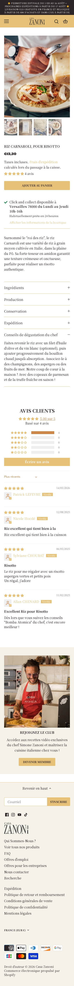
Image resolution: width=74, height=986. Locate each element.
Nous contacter (16, 872)
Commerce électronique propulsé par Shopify (32, 972)
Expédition (13, 322)
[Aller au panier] (65, 21)
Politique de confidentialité (26, 907)
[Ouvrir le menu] (6, 21)
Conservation (15, 311)
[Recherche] (56, 21)
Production (13, 299)
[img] (14, 488)
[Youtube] (19, 814)
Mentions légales (17, 913)
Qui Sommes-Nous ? (20, 841)
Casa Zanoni (45, 966)
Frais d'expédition (43, 162)
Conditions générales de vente (28, 900)
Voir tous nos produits (21, 847)
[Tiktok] (26, 814)
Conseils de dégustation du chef (31, 334)
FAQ (7, 853)
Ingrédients (14, 287)
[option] (37, 76)
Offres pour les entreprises (25, 865)
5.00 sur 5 (47, 418)
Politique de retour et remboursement (34, 894)
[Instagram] (13, 814)
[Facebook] (7, 814)
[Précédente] (9, 76)
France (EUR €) (15, 930)
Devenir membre (37, 762)
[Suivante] (65, 76)
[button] (14, 173)
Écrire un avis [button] (37, 461)
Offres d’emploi (16, 859)
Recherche (12, 878)
